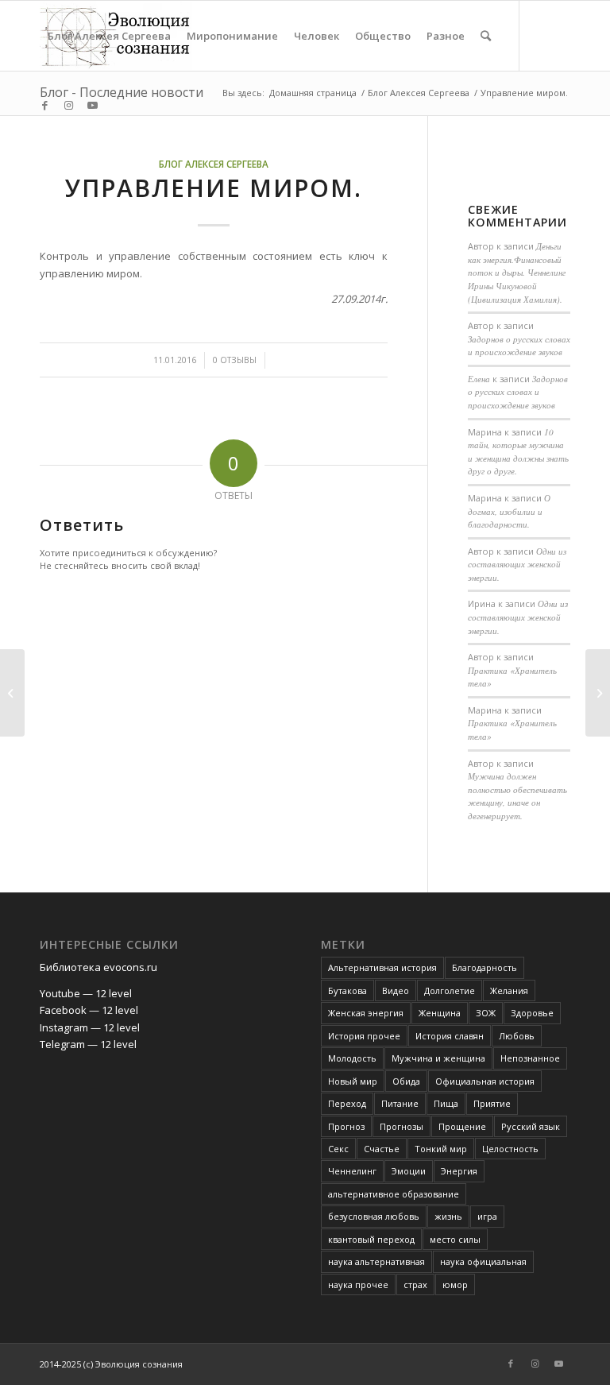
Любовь (517, 1036)
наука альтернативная (376, 1261)
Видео (395, 990)
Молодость (352, 1058)
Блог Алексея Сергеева (213, 163)
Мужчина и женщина (438, 1058)
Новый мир (352, 1081)
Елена (479, 379)
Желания (509, 990)
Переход (347, 1103)
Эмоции (409, 1171)
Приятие (492, 1103)
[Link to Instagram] (68, 105)
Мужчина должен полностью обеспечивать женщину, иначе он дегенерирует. (517, 796)
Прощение (462, 1126)
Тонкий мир (441, 1149)
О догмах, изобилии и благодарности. (509, 511)
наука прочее (358, 1284)
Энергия (459, 1171)
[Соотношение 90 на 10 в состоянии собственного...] (12, 693)
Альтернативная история (382, 967)
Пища (446, 1103)
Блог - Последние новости (121, 92)
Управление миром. (213, 188)
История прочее (364, 1036)
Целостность (510, 1149)
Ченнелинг (352, 1171)
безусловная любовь (373, 1216)
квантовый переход (371, 1239)
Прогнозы (401, 1126)
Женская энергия (365, 1013)
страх (415, 1284)
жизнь (448, 1216)
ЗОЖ (486, 1013)
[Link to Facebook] (44, 105)
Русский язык (530, 1126)
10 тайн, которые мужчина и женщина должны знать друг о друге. (518, 452)
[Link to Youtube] (92, 105)
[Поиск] (486, 36)
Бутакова (347, 990)
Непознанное (530, 1058)
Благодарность (484, 967)
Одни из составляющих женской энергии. (517, 564)
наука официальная (483, 1261)
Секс (338, 1149)
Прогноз (346, 1126)
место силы (455, 1239)
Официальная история (485, 1081)
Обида (406, 1081)
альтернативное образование (393, 1194)
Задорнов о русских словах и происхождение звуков (519, 345)
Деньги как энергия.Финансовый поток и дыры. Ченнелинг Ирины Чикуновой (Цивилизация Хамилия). (517, 272)
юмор (455, 1284)
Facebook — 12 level (89, 1010)
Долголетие (449, 990)
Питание (400, 1103)
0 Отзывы (235, 360)
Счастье (382, 1149)
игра (487, 1216)
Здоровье (532, 1013)
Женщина (440, 1013)
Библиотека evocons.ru (98, 967)
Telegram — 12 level (88, 1044)
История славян (449, 1036)
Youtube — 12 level (86, 993)
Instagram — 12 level (90, 1027)
